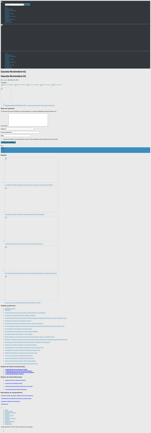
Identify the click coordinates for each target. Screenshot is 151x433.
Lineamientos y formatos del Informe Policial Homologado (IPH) (22, 350)
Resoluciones (9, 9)
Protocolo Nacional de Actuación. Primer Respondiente (20, 361)
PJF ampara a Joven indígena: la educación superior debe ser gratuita (24, 214)
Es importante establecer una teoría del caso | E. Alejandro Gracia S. (24, 244)
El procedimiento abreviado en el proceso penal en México (21, 331)
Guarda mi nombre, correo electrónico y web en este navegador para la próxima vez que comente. (30, 139)
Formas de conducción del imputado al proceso (18, 321)
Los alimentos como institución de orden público (18, 329)
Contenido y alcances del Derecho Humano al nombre (20, 315)
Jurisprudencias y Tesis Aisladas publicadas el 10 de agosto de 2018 (24, 347)
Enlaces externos (10, 19)
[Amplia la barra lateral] (1, 145)
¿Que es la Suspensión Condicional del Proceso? (19, 355)
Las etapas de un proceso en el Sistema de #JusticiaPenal (21, 363)
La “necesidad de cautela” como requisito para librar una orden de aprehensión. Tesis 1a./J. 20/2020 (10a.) (35, 326)
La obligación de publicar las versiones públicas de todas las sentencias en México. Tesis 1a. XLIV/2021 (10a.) (36, 318)
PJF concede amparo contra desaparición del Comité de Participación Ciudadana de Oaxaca (31, 273)
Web (2, 136)
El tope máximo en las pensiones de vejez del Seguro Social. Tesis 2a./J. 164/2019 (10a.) (30, 337)
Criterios (7, 17)
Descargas (8, 20)
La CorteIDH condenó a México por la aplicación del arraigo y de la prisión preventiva (29, 185)
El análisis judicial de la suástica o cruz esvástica (18, 334)
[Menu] (1, 407)
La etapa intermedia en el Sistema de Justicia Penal (19, 358)
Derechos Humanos (10, 10)
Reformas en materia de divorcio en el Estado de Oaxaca (21, 345)
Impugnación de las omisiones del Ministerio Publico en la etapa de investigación (27, 342)
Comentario (4, 126)
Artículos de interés (10, 16)
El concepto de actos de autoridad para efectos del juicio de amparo (24, 323)
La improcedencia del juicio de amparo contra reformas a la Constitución (25, 312)
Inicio (6, 7)
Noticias (7, 15)
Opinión (7, 12)
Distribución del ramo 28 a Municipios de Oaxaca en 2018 (21, 353)
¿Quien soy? (8, 22)
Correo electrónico (6, 132)
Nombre (3, 129)
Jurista (5, 80)
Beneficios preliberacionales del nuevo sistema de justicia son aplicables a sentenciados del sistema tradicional (36, 339)
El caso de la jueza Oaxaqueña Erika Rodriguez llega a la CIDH (23, 302)
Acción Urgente (9, 13)
